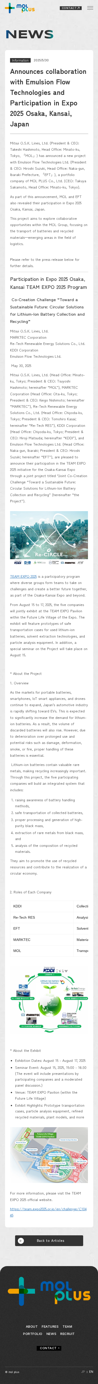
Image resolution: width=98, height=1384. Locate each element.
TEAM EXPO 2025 (23, 576)
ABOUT (32, 1326)
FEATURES (50, 1326)
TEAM (67, 1326)
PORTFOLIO (32, 1333)
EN (91, 1371)
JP (83, 1371)
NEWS (51, 1333)
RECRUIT (67, 1333)
